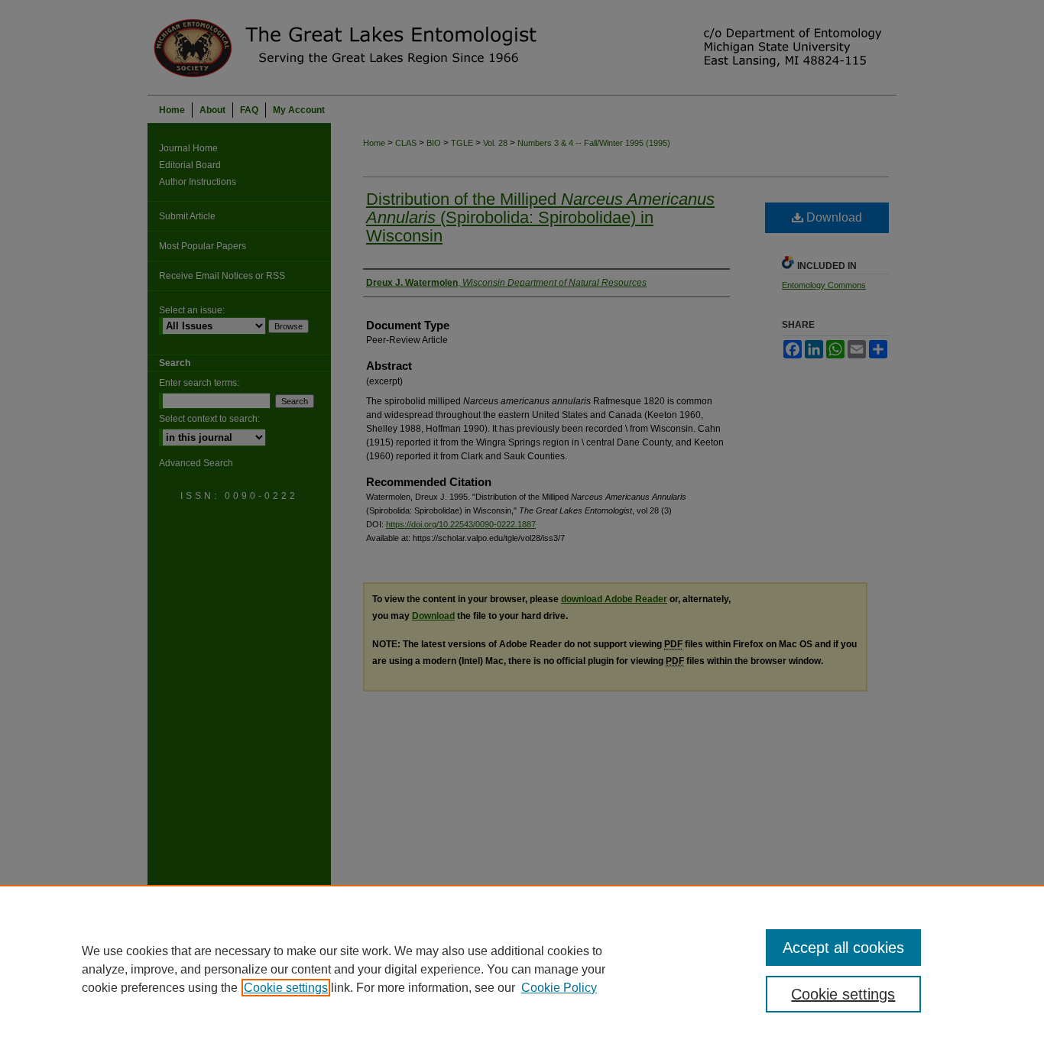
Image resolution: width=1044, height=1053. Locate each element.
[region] (522, 969)
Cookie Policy (559, 987)
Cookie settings (286, 987)
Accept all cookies (843, 947)
